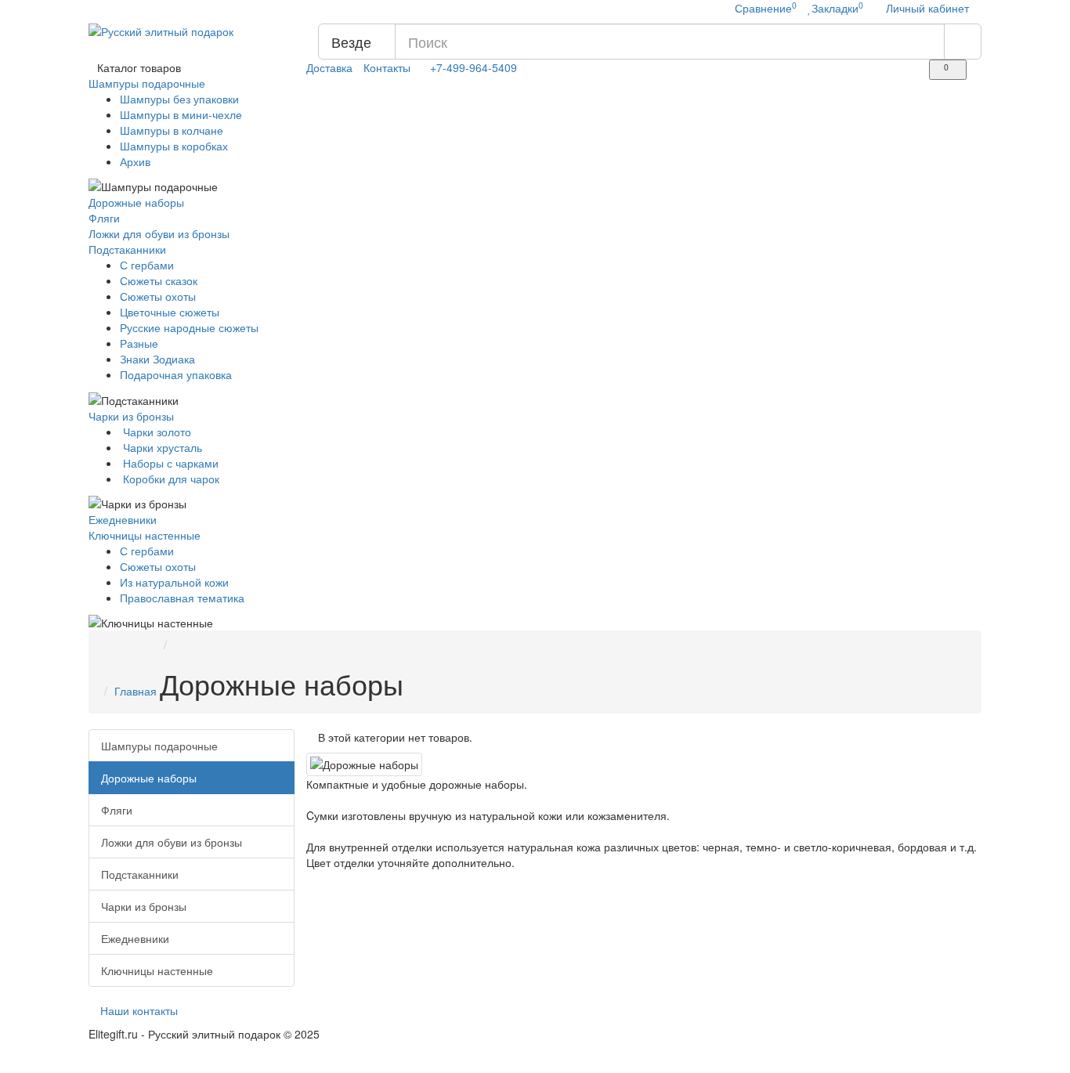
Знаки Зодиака (157, 359)
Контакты (386, 67)
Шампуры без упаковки (179, 99)
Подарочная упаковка (176, 374)
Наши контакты (137, 1010)
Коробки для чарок (169, 478)
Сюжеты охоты (158, 296)
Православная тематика (182, 597)
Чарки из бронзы (133, 416)
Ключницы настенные (146, 535)
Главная (135, 691)
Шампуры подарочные (148, 83)
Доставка (329, 67)
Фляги (104, 218)
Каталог (139, 67)
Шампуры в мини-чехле (181, 114)
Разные (139, 343)
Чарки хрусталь (161, 447)
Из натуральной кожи (174, 582)
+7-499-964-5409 (473, 67)
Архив (135, 161)
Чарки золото (155, 431)
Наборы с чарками (169, 463)
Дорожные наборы (136, 202)
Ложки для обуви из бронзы (159, 233)
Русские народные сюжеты (189, 327)
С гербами (147, 265)
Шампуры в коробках (174, 146)
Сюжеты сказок (158, 280)
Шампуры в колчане (171, 130)
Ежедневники (123, 519)
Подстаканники (129, 249)
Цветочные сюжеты (169, 312)
